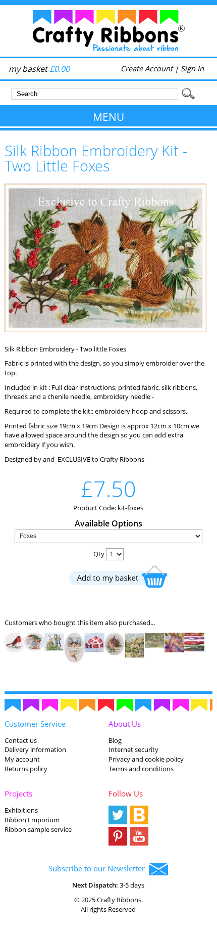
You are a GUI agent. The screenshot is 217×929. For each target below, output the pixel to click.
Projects (18, 793)
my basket (39, 68)
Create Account (147, 68)
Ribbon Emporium (32, 819)
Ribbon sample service (38, 829)
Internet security (133, 749)
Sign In (192, 68)
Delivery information (35, 749)
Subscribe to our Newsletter (98, 868)
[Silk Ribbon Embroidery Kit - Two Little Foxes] (105, 329)
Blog (115, 740)
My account (22, 759)
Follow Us (125, 793)
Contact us (21, 740)
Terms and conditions (141, 768)
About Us (124, 724)
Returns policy (26, 768)
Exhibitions (21, 810)
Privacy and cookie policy (146, 759)
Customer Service (35, 724)
